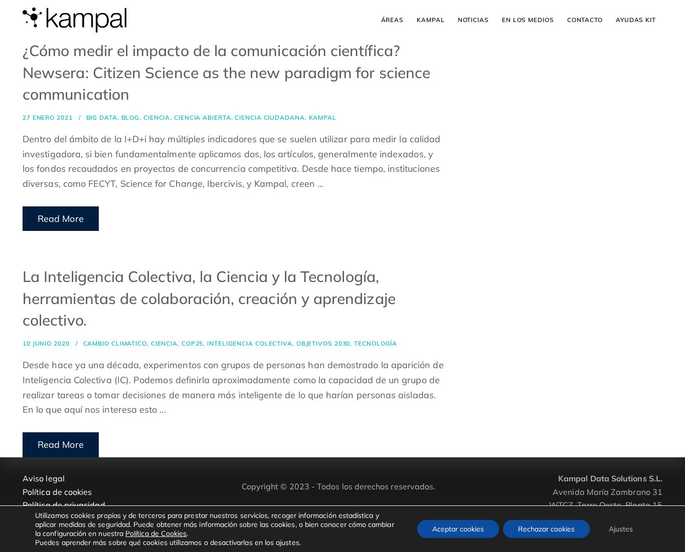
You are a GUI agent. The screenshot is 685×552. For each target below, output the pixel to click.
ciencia (156, 117)
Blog (130, 117)
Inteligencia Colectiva (249, 343)
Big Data (101, 117)
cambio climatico (115, 343)
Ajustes (621, 528)
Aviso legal (44, 478)
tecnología (375, 343)
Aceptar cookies (458, 528)
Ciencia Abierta (202, 117)
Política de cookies (57, 492)
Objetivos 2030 (323, 343)
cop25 (193, 343)
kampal (322, 117)
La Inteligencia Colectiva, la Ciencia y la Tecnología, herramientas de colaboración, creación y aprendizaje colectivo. (209, 298)
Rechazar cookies (546, 528)
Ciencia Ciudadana (269, 117)
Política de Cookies (156, 533)
